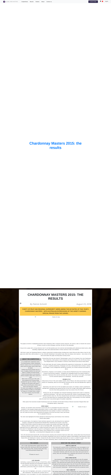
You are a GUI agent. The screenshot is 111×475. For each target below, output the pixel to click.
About (42, 1)
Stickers (37, 1)
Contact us (49, 1)
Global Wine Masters (11, 1)
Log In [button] (106, 1)
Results (32, 1)
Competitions (24, 1)
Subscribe (93, 1)
